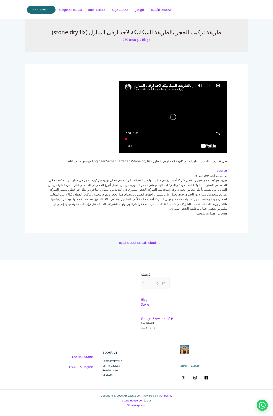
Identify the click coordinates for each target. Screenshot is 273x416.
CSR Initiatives (111, 365)
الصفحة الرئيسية (161, 10)
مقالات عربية (120, 10)
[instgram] (195, 378)
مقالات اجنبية (96, 10)
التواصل (139, 10)
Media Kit (108, 375)
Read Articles (110, 370)
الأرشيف (146, 274)
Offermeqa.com (136, 405)
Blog (145, 40)
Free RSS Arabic (81, 357)
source (222, 170)
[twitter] (184, 378)
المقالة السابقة (149, 243)
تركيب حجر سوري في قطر (157, 318)
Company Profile (112, 360)
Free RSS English (81, 367)
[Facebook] (206, 378)
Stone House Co (132, 400)
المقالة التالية (125, 243)
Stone (145, 304)
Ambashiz (166, 395)
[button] (41, 10)
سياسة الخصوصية (70, 10)
